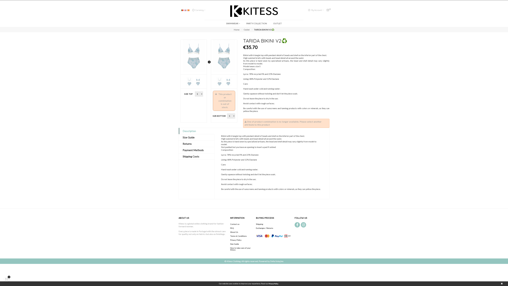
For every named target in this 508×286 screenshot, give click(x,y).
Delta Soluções (277, 261)
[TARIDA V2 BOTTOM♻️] (224, 56)
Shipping (259, 224)
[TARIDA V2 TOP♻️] (194, 56)
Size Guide (234, 244)
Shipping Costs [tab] (191, 156)
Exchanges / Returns (264, 228)
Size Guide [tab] (189, 137)
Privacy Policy (235, 240)
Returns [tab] (187, 143)
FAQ (232, 228)
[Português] (182, 10)
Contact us (234, 224)
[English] (185, 10)
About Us (234, 232)
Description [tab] (189, 131)
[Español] (188, 10)
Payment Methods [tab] (193, 150)
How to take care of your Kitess (240, 249)
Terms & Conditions (238, 236)
